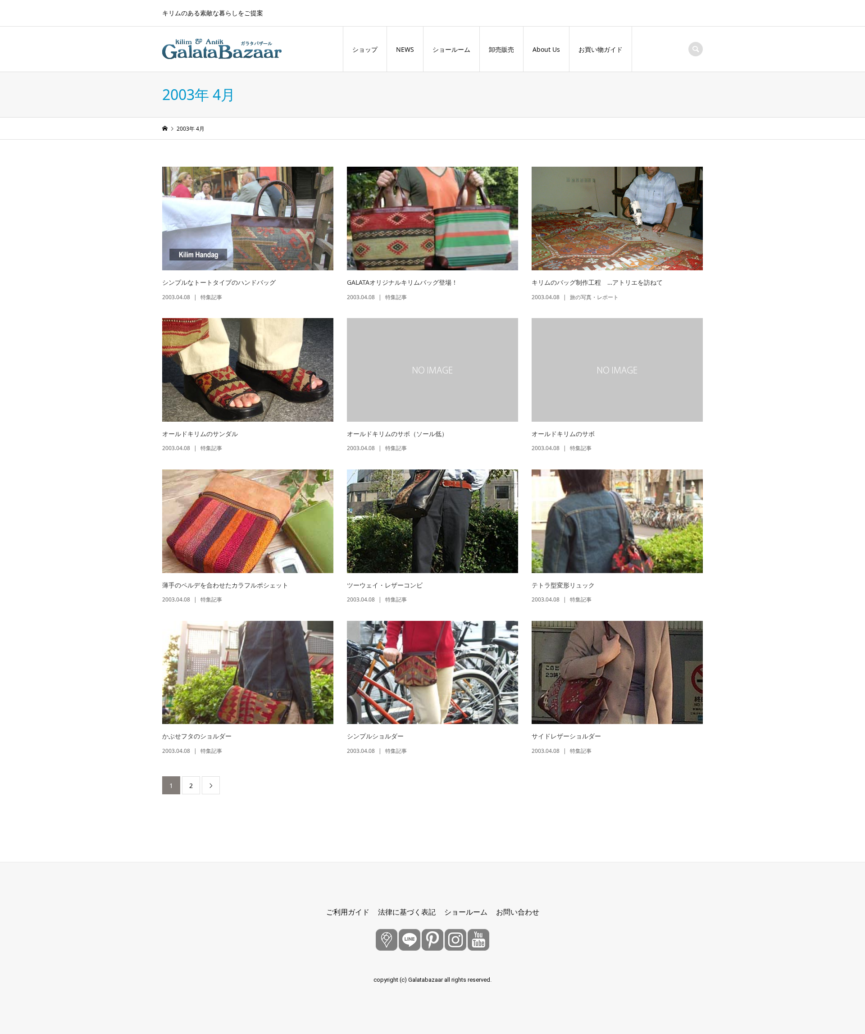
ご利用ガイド (347, 912)
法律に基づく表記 (407, 912)
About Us (546, 49)
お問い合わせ (517, 912)
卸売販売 (501, 49)
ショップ (365, 49)
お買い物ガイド (600, 49)
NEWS (405, 49)
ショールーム (451, 49)
